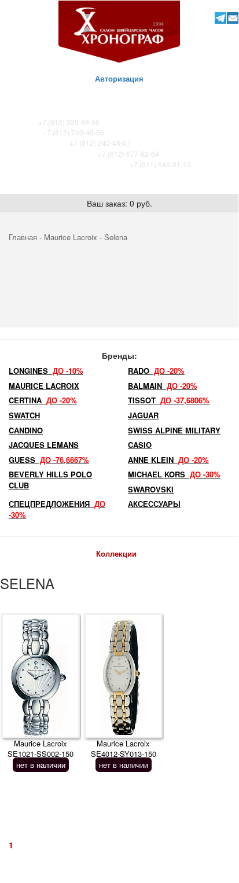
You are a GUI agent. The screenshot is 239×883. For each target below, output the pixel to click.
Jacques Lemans (44, 444)
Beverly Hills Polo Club (50, 480)
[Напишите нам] (233, 18)
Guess (49, 459)
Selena (115, 236)
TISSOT (168, 400)
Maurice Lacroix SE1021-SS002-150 (40, 749)
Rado (156, 370)
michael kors (174, 474)
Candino (26, 430)
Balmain (162, 385)
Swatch (24, 415)
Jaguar (143, 415)
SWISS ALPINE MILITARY (174, 430)
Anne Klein (168, 459)
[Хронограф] (119, 30)
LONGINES (46, 370)
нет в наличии (40, 764)
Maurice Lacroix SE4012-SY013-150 (123, 749)
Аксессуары (154, 503)
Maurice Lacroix (70, 236)
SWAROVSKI (151, 489)
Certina (43, 400)
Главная (23, 236)
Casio (140, 444)
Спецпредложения (57, 509)
